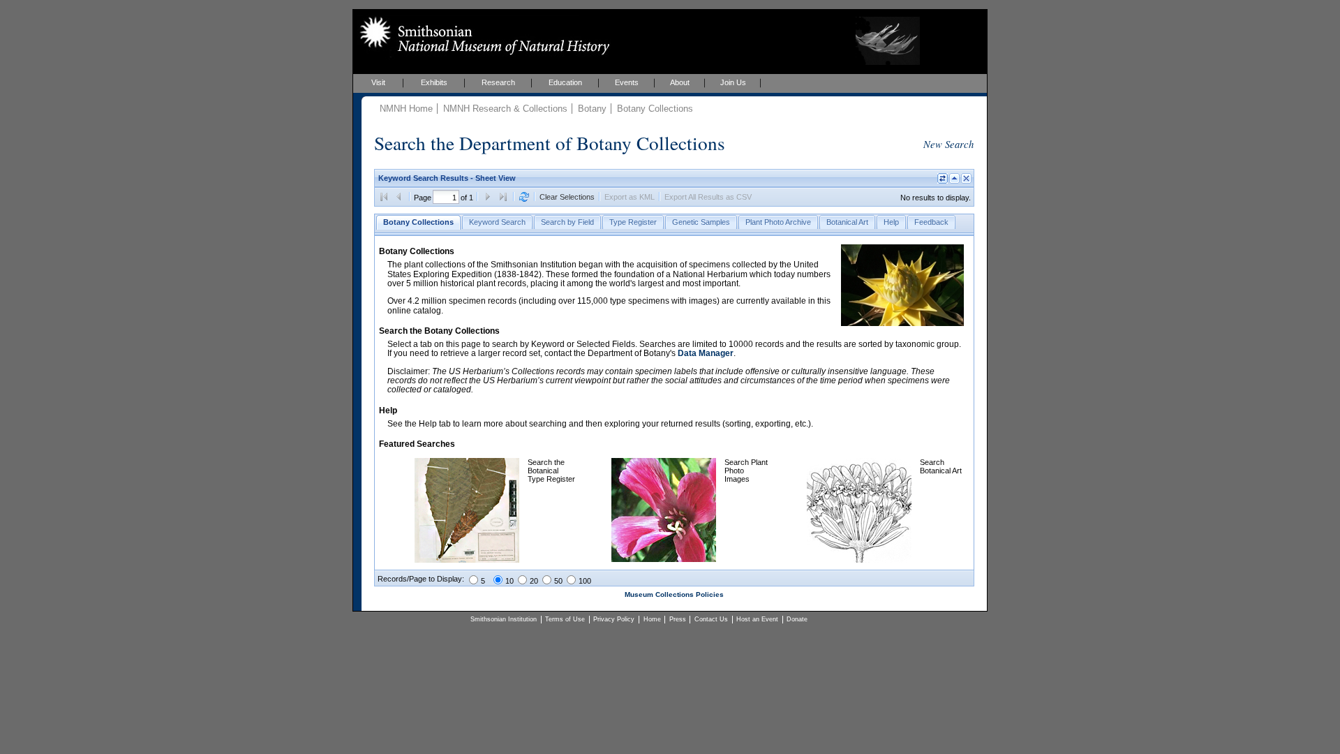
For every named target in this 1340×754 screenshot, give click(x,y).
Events (627, 82)
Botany (592, 108)
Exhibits (434, 82)
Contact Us (711, 619)
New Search (948, 144)
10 (509, 581)
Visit (378, 82)
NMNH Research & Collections (505, 108)
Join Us (733, 82)
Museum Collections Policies (674, 594)
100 (585, 581)
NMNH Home (406, 108)
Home (652, 619)
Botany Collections (655, 108)
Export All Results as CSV (708, 197)
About (680, 82)
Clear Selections (567, 197)
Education (565, 82)
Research (498, 82)
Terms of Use (565, 619)
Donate (797, 619)
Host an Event (757, 619)
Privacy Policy (613, 619)
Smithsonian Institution (503, 619)
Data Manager (706, 353)
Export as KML (629, 197)
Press (677, 619)
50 (558, 581)
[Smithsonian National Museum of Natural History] (482, 35)
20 (534, 581)
